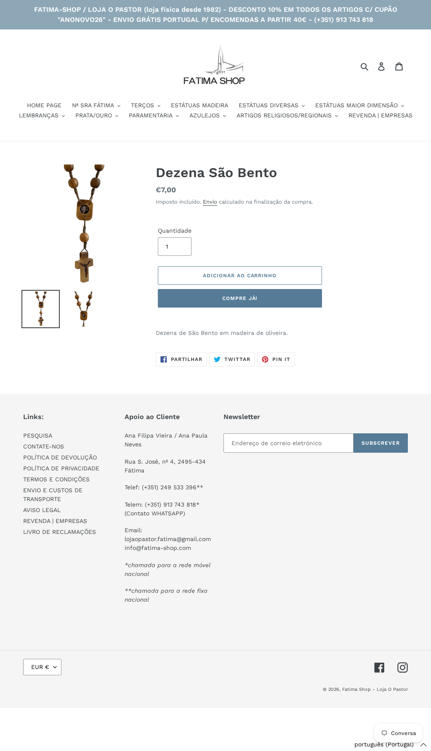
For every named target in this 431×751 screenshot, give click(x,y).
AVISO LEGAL (42, 510)
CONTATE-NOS (43, 446)
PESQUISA (37, 435)
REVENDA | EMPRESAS (55, 520)
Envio (210, 202)
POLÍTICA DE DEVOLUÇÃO (60, 457)
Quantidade (175, 230)
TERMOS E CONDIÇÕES (56, 479)
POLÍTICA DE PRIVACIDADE (61, 468)
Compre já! (240, 298)
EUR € (40, 666)
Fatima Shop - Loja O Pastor (375, 689)
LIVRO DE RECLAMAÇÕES (59, 531)
